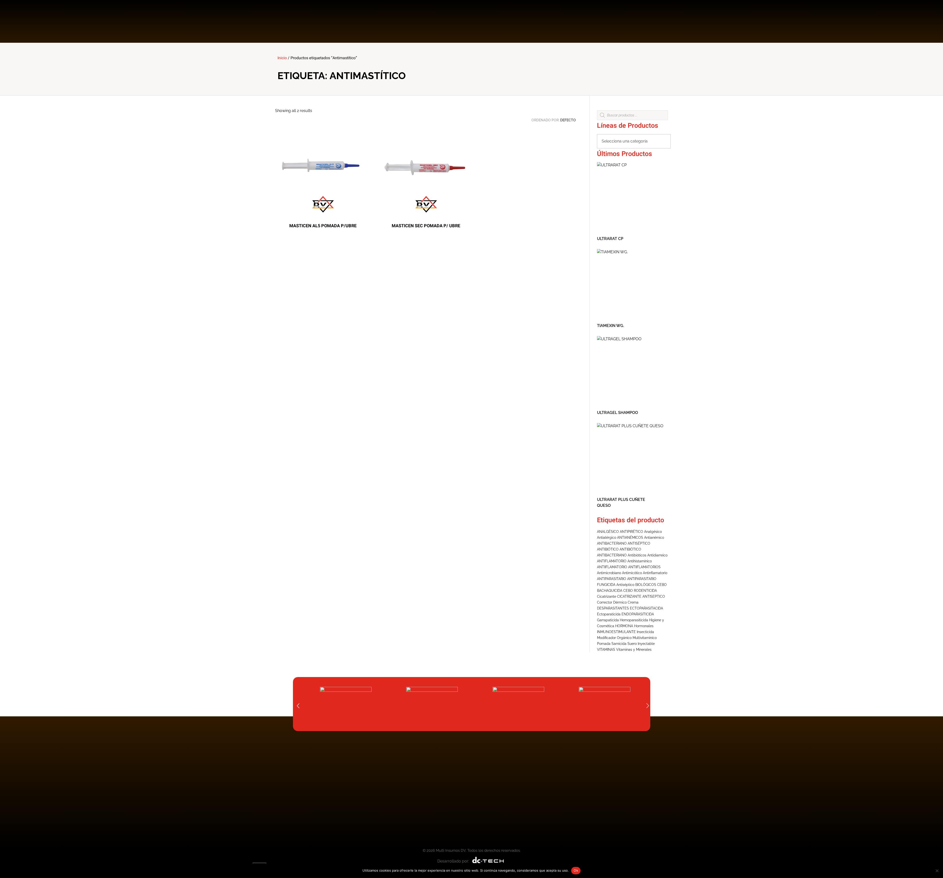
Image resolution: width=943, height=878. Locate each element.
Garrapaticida (608, 620)
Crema (633, 602)
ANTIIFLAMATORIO (612, 567)
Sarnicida (618, 644)
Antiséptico (625, 585)
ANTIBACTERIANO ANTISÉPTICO (623, 543)
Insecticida (645, 632)
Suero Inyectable (641, 644)
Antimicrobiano (609, 573)
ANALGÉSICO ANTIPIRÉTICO (620, 532)
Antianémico (654, 537)
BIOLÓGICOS (645, 585)
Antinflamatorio (655, 573)
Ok (576, 870)
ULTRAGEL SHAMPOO (617, 412)
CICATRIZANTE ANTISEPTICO (641, 596)
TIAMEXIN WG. (610, 325)
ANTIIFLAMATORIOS (644, 567)
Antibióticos (637, 555)
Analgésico (653, 532)
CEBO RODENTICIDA (640, 591)
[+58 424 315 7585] (624, 21)
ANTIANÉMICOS (630, 537)
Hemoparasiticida (634, 620)
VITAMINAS (606, 649)
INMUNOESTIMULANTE (616, 632)
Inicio (282, 58)
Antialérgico (606, 537)
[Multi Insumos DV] (297, 20)
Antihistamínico (639, 561)
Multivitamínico (645, 638)
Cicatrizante (606, 596)
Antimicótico (632, 573)
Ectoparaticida (609, 614)
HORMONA (624, 626)
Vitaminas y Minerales (634, 649)
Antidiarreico (657, 555)
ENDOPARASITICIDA (638, 614)
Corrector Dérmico (612, 602)
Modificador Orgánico (614, 638)
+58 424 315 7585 (650, 18)
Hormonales (643, 626)
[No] (936, 870)
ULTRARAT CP (610, 238)
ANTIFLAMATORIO (611, 561)
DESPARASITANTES (613, 608)
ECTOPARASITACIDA (646, 608)
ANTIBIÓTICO (608, 549)
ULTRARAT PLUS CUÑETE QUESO (621, 502)
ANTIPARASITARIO (611, 579)
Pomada (603, 644)
